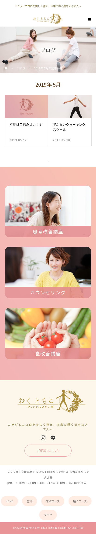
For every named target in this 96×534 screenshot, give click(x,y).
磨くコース (80, 501)
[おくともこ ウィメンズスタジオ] (48, 403)
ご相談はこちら (48, 450)
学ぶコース (53, 501)
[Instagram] (43, 437)
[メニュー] (89, 20)
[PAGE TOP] (48, 161)
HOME (9, 501)
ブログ (48, 515)
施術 (29, 501)
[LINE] (52, 437)
